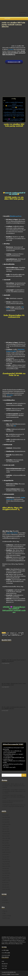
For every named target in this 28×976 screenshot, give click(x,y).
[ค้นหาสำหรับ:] (14, 775)
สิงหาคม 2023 (5, 859)
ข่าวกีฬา (4, 897)
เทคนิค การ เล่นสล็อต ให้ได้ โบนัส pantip (15, 635)
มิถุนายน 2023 (5, 863)
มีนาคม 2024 (5, 843)
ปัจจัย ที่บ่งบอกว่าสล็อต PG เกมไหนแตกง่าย (14, 112)
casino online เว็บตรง (12, 533)
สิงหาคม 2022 (5, 887)
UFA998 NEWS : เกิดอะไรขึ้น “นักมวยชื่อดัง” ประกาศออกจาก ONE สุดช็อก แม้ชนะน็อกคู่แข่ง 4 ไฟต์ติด (13, 797)
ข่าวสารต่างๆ (5, 902)
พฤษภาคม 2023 (6, 866)
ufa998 (7, 632)
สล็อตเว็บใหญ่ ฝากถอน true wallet (15, 350)
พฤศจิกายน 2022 (6, 880)
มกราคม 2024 (5, 847)
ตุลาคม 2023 (5, 854)
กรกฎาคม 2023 (6, 861)
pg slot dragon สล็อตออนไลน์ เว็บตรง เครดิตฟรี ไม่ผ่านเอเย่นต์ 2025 (14, 684)
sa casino (10, 49)
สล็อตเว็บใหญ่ (4, 635)
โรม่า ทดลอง (10, 395)
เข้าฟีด (4, 913)
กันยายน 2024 (5, 829)
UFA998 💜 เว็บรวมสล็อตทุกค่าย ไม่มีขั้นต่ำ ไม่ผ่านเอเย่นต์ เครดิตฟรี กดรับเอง (14, 119)
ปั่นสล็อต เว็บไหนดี (5, 634)
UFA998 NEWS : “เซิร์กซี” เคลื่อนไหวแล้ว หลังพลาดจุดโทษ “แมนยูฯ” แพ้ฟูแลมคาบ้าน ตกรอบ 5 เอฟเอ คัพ (13, 785)
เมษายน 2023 (5, 868)
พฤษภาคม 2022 (6, 889)
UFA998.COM (12, 972)
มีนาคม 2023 (5, 870)
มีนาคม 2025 (5, 815)
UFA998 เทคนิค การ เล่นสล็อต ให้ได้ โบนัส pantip (14, 109)
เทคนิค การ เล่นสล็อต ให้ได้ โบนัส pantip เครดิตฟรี (14, 103)
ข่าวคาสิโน (5, 900)
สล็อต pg (22, 634)
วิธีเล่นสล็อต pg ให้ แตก (15, 216)
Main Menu (7, 18)
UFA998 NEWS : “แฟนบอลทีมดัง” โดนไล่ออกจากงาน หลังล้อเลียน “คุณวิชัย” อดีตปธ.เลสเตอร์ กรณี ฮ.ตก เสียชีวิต (13, 791)
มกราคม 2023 (5, 875)
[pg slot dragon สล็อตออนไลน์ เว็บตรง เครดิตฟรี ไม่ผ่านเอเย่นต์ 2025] (14, 682)
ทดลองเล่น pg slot (13, 632)
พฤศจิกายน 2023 (6, 852)
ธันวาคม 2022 (5, 877)
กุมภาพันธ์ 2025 (6, 817)
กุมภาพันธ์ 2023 (6, 873)
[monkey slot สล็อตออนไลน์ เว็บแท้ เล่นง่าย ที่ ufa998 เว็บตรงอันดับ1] (14, 658)
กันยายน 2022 (5, 884)
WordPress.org (6, 918)
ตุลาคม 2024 (5, 826)
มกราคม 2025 (5, 819)
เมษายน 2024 (5, 840)
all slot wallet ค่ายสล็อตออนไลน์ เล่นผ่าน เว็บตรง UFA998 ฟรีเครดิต (13, 707)
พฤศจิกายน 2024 (6, 824)
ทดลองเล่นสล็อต (21, 632)
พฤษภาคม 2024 (6, 838)
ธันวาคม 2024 (5, 822)
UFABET (9, 974)
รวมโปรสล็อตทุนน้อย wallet (14, 634)
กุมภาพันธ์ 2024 (6, 845)
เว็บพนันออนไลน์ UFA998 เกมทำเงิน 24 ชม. (14, 114)
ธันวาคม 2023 (5, 849)
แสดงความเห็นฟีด (6, 915)
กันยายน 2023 (5, 856)
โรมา (15, 426)
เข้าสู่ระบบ (4, 911)
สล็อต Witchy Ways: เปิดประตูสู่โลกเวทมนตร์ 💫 (14, 116)
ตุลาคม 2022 (5, 882)
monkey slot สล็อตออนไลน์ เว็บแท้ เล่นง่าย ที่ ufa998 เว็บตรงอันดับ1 (13, 660)
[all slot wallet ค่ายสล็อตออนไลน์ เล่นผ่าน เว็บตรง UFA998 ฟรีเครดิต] (14, 705)
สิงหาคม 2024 (5, 831)
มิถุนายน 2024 (5, 836)
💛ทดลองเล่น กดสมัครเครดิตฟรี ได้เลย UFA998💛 (14, 106)
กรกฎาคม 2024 (6, 833)
